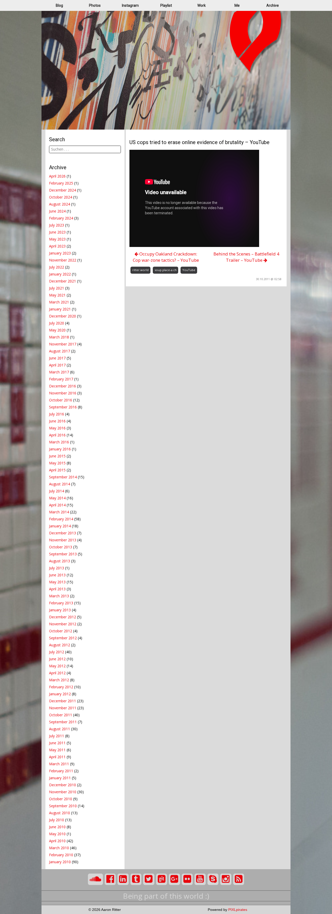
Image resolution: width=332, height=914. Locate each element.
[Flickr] (187, 879)
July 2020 (56, 323)
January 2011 (60, 777)
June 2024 (57, 211)
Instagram (130, 5)
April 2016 (57, 435)
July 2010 (56, 819)
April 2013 (57, 588)
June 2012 (57, 658)
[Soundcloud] (95, 879)
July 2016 (56, 414)
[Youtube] (200, 879)
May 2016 (57, 428)
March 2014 (59, 511)
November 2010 (62, 791)
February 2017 (61, 379)
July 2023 (56, 225)
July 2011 (56, 735)
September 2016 (63, 407)
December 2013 (62, 532)
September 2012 (63, 637)
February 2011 (61, 770)
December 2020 (62, 316)
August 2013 (59, 560)
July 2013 (56, 567)
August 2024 (59, 204)
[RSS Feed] (238, 879)
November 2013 (62, 539)
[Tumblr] (136, 879)
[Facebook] (110, 879)
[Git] (161, 879)
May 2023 (57, 239)
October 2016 (60, 400)
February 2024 (61, 218)
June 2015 (57, 456)
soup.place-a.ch (166, 270)
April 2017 (57, 365)
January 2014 (60, 525)
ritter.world (140, 270)
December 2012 (62, 616)
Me (237, 5)
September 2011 (63, 721)
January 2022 (60, 274)
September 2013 (63, 553)
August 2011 (59, 728)
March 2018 (59, 337)
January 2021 (60, 309)
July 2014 (56, 490)
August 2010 (59, 812)
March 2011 (59, 763)
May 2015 (57, 462)
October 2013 (60, 546)
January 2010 (60, 861)
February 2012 (61, 686)
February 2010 (61, 854)
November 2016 (62, 393)
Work (201, 5)
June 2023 (57, 232)
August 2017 (59, 351)
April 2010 (57, 840)
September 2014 (63, 476)
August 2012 (59, 644)
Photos (95, 5)
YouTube (188, 270)
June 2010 (57, 826)
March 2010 (59, 847)
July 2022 (56, 267)
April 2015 (57, 469)
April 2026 (57, 176)
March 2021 (59, 302)
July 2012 (56, 651)
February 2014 (61, 518)
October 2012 (60, 630)
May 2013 (57, 581)
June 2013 (57, 574)
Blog (59, 5)
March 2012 (59, 679)
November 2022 (62, 260)
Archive (272, 5)
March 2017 (59, 372)
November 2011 (62, 707)
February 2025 (61, 183)
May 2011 (57, 749)
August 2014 (59, 483)
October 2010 (60, 798)
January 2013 (60, 609)
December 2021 (62, 281)
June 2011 (57, 742)
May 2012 (57, 665)
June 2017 (57, 358)
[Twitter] (148, 879)
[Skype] (213, 879)
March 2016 (59, 442)
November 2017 (62, 344)
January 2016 (60, 449)
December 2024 (62, 190)
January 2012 (60, 693)
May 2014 (57, 497)
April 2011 (57, 756)
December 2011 (62, 700)
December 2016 (62, 386)
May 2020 (57, 330)
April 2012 (57, 672)
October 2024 (60, 197)
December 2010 (62, 784)
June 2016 (57, 421)
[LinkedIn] (123, 879)
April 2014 (57, 504)
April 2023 (57, 246)
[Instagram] (225, 879)
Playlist (166, 5)
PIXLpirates (237, 910)
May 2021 (57, 295)
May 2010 (57, 833)
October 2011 (60, 714)
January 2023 (60, 253)
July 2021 (56, 288)
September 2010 (63, 805)
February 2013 (61, 602)
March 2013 (59, 595)
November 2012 (62, 623)
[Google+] (174, 879)
